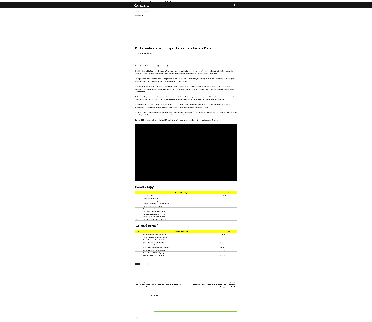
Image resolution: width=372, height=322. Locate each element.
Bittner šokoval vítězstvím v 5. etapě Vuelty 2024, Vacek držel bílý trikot (152, 311)
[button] (235, 5)
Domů (137, 11)
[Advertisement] (186, 31)
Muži (141, 11)
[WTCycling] (136, 53)
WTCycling (145, 53)
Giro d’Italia (144, 264)
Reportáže (146, 11)
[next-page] (139, 318)
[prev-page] (136, 318)
